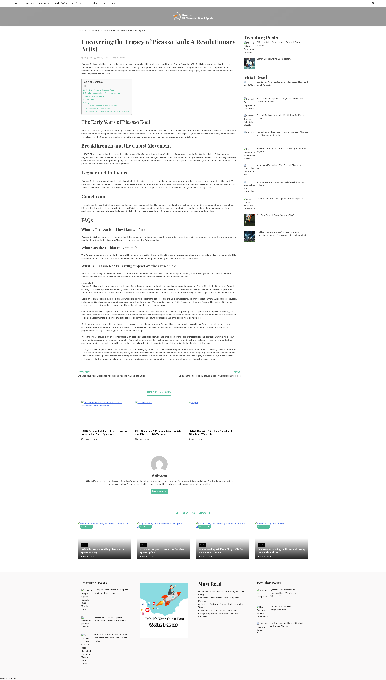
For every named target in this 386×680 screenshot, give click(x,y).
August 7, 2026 (88, 556)
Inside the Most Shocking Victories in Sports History (102, 551)
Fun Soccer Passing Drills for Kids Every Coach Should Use (281, 551)
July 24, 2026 (206, 556)
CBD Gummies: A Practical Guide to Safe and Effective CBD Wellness (158, 432)
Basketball (59, 3)
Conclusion (90, 100)
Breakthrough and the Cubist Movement (102, 93)
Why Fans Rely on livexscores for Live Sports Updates (162, 551)
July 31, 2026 (196, 439)
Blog (114, 58)
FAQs (87, 103)
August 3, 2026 (143, 439)
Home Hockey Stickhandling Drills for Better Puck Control (221, 551)
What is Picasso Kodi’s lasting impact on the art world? (109, 111)
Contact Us (108, 3)
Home (16, 3)
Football (43, 3)
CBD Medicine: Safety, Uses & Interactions (218, 610)
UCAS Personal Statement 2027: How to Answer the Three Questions (104, 432)
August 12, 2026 (90, 439)
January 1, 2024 (103, 58)
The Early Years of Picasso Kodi (99, 90)
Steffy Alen (88, 58)
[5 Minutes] (104, 523)
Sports (28, 3)
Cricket (76, 3)
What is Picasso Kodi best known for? (103, 106)
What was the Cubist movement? (101, 109)
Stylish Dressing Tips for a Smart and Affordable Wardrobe (210, 432)
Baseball (91, 3)
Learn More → (159, 491)
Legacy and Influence (94, 96)
